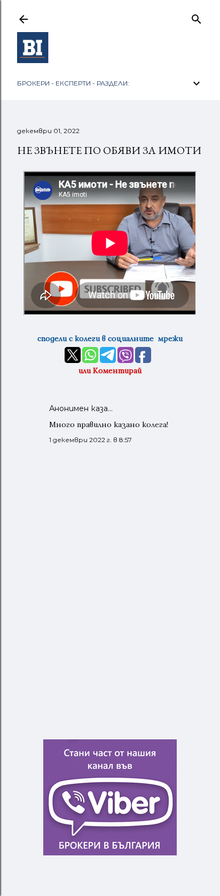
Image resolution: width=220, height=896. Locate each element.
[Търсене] (196, 17)
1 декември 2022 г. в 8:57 (90, 440)
